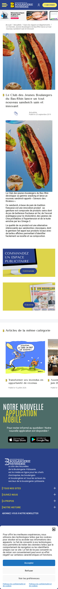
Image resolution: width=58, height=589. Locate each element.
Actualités (18, 25)
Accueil (9, 25)
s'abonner (49, 5)
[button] (53, 529)
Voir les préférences (29, 578)
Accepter (29, 563)
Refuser (29, 570)
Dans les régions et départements (37, 25)
